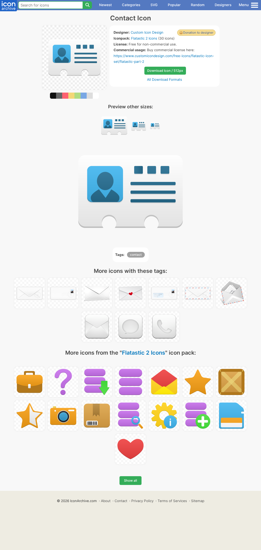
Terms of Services (172, 501)
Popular (174, 5)
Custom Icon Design (147, 32)
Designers (223, 5)
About (106, 501)
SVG (154, 5)
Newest (105, 5)
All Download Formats (164, 79)
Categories (131, 5)
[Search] (87, 5)
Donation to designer (198, 32)
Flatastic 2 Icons (144, 38)
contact (136, 255)
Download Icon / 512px (165, 71)
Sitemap (197, 501)
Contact (121, 501)
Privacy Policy (142, 501)
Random (198, 5)
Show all (130, 480)
